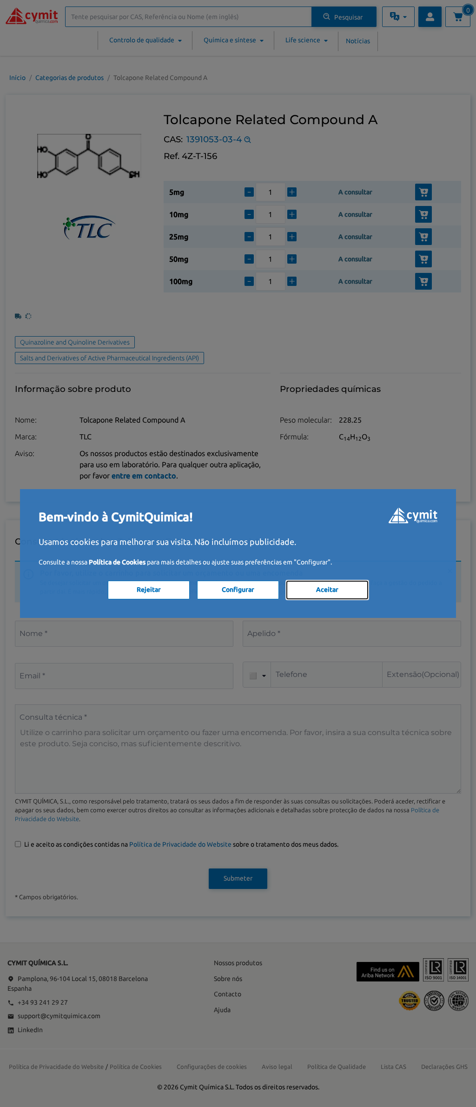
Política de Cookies (117, 562)
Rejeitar (149, 589)
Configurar (238, 589)
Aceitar (327, 589)
